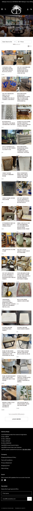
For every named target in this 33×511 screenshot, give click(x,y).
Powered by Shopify (20, 508)
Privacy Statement (6, 463)
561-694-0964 (26, 449)
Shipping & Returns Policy (8, 457)
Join (29, 498)
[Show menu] (2, 9)
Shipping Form (5, 465)
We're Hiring (4, 468)
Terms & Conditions (6, 460)
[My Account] (27, 9)
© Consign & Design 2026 (7, 508)
